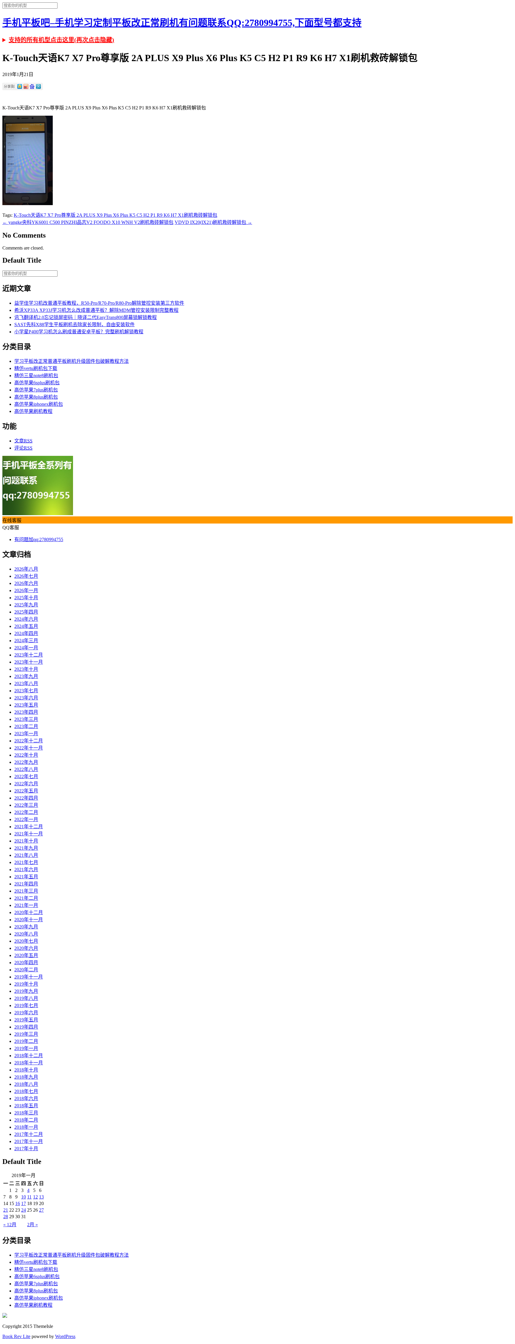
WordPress (65, 1336)
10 (23, 1196)
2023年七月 (26, 690)
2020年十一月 (28, 919)
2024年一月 (26, 647)
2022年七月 (26, 776)
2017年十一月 (28, 1141)
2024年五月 (26, 626)
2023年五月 (26, 704)
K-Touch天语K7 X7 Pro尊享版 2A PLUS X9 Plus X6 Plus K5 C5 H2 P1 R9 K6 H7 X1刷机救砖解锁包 (115, 215)
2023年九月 (26, 676)
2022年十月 (26, 755)
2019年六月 (26, 1012)
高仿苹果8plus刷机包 (36, 397)
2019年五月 (26, 1019)
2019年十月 (26, 984)
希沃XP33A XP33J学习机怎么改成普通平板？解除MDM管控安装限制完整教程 (96, 310)
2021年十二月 (28, 826)
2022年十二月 (28, 740)
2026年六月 (26, 583)
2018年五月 (26, 1105)
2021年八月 (26, 855)
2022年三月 (26, 805)
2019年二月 (26, 1041)
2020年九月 (26, 926)
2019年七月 (26, 1005)
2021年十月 (26, 840)
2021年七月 (26, 862)
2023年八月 (26, 683)
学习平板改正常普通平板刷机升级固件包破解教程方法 (71, 361)
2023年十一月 (28, 662)
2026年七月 (26, 576)
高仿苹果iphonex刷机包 (38, 404)
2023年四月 (26, 712)
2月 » (32, 1224)
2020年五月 (26, 955)
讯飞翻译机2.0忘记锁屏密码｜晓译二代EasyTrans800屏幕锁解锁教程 (85, 317)
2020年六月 (26, 948)
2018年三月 (26, 1112)
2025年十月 (26, 597)
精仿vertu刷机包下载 (35, 368)
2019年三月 (26, 1034)
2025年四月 (26, 611)
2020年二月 (26, 969)
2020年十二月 (28, 912)
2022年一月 (26, 819)
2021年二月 (26, 898)
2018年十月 (26, 1069)
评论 (23, 447)
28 (5, 1216)
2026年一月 (26, 590)
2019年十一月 (28, 976)
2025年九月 (26, 604)
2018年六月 (26, 1098)
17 (23, 1203)
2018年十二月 (28, 1055)
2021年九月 (26, 848)
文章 (23, 440)
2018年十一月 (28, 1062)
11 (29, 1196)
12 (35, 1196)
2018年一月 (26, 1127)
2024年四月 (26, 633)
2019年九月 (26, 991)
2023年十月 (26, 669)
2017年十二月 (28, 1134)
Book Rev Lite (16, 1336)
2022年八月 (26, 769)
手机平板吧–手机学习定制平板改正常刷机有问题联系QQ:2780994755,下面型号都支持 (182, 22)
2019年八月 (26, 998)
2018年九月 (26, 1077)
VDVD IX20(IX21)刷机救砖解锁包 (213, 222)
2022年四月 (26, 797)
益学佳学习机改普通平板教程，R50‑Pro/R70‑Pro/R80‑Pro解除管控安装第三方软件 (99, 303)
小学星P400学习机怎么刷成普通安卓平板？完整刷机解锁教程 (78, 331)
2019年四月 (26, 1026)
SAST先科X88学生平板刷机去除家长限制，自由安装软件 (74, 324)
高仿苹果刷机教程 (33, 411)
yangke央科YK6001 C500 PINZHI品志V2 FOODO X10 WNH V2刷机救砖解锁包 (87, 222)
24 (23, 1210)
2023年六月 (26, 697)
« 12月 (9, 1224)
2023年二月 (26, 726)
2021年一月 (26, 905)
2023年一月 (26, 733)
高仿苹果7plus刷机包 (36, 389)
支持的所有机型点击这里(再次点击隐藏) (61, 40)
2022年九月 (26, 762)
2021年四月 (26, 883)
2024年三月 (26, 640)
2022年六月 (26, 783)
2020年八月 (26, 933)
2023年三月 (26, 719)
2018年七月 (26, 1091)
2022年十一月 (28, 747)
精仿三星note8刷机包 (36, 375)
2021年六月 (26, 869)
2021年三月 (26, 891)
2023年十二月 (28, 654)
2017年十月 (26, 1148)
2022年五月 (26, 790)
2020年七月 (26, 941)
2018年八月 (26, 1084)
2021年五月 (26, 876)
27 (41, 1210)
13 (41, 1196)
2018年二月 (26, 1119)
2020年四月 (26, 962)
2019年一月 (26, 1048)
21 (5, 1210)
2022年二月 (26, 812)
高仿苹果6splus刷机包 (37, 382)
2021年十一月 (28, 833)
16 (17, 1203)
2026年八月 (26, 569)
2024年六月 (26, 619)
